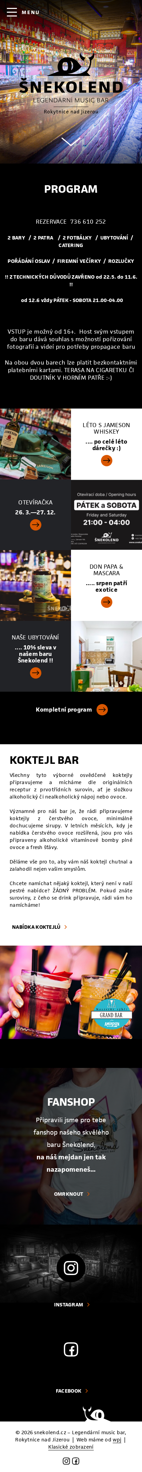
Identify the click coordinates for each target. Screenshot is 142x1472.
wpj (117, 1439)
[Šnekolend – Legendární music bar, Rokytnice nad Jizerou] (71, 83)
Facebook (68, 1390)
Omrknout (68, 1194)
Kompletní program (64, 709)
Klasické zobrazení (70, 1446)
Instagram (68, 1304)
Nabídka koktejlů (36, 927)
